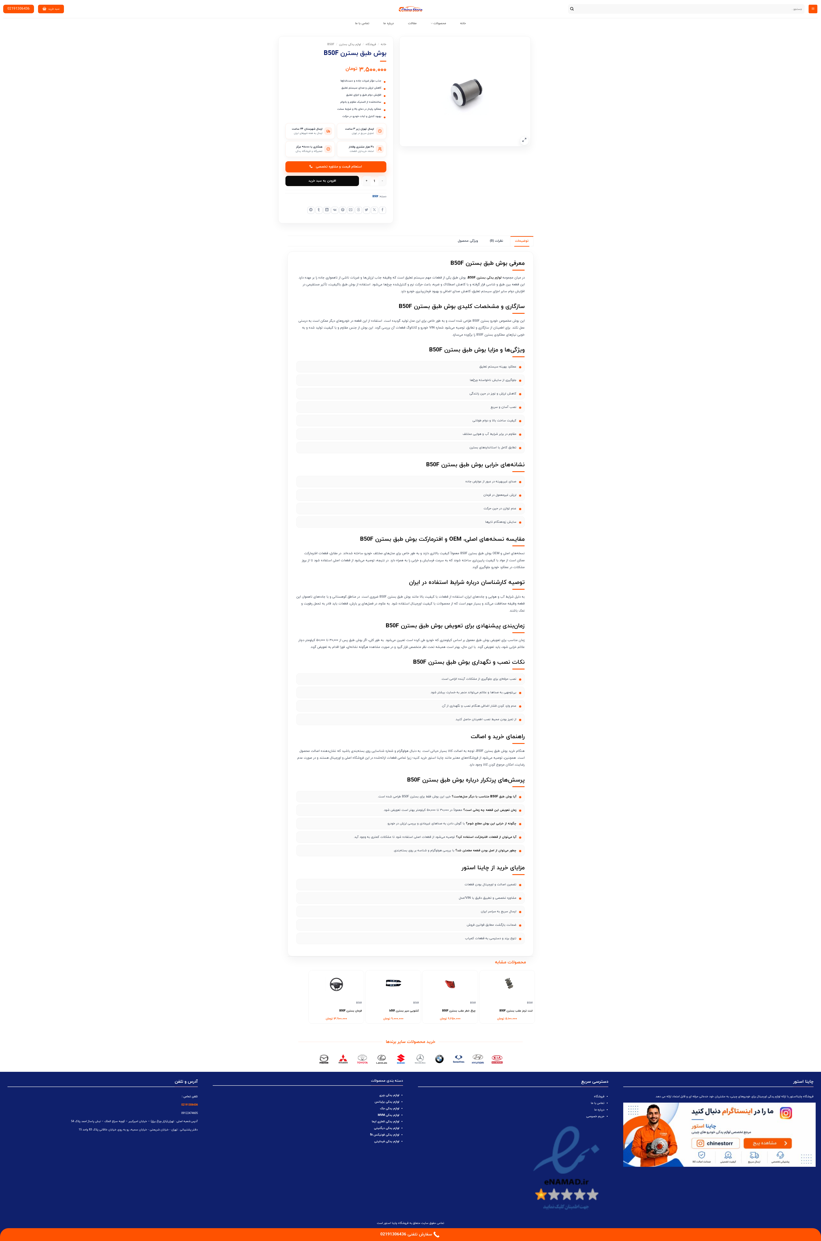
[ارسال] (572, 9)
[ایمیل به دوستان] (350, 210)
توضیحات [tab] (522, 241)
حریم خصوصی (595, 1116)
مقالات (412, 23)
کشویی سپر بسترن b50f (404, 1011)
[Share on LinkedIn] (327, 210)
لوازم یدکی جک (389, 1108)
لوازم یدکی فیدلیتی (386, 1141)
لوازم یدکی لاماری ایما (385, 1122)
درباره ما (388, 23)
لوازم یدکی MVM (388, 1115)
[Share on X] (374, 210)
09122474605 (189, 1113)
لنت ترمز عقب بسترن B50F (516, 1011)
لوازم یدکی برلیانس (387, 1102)
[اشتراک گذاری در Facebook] (382, 210)
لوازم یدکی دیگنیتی (386, 1128)
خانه (463, 23)
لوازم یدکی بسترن (350, 44)
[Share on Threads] (358, 210)
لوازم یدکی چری (389, 1095)
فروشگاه (371, 44)
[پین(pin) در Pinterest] (342, 210)
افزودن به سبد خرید (322, 181)
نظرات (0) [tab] (496, 241)
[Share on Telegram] (311, 210)
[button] (813, 9)
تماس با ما (362, 23)
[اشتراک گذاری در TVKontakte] (334, 210)
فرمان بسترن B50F (350, 1011)
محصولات (439, 23)
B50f (330, 44)
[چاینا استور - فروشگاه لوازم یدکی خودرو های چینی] (410, 9)
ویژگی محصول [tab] (468, 241)
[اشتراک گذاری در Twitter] (366, 210)
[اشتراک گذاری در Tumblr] (319, 210)
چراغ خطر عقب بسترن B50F (459, 1011)
